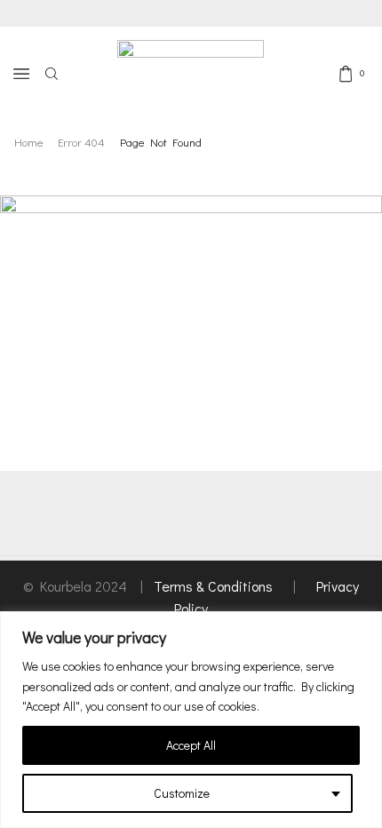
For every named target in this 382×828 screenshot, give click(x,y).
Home (29, 141)
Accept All (191, 744)
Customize (182, 792)
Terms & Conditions (215, 586)
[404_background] (191, 302)
